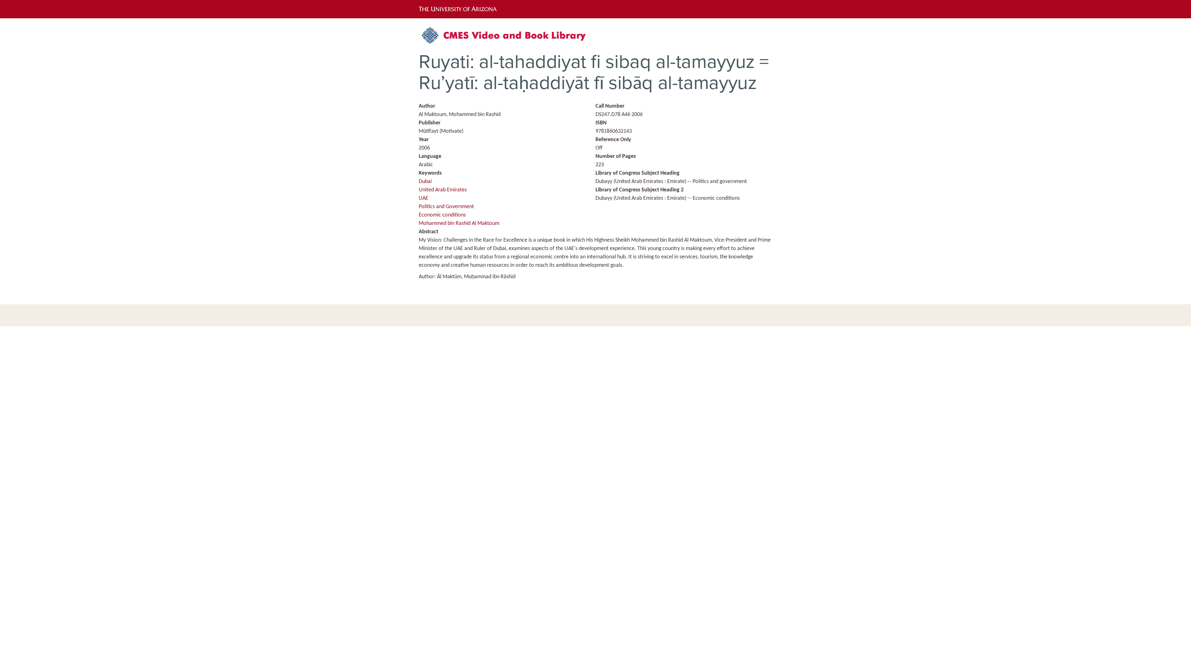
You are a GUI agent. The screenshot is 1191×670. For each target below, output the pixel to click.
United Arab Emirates (443, 190)
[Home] (507, 37)
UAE (423, 198)
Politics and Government (446, 207)
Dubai (425, 182)
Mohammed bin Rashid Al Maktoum (459, 223)
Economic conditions (442, 215)
